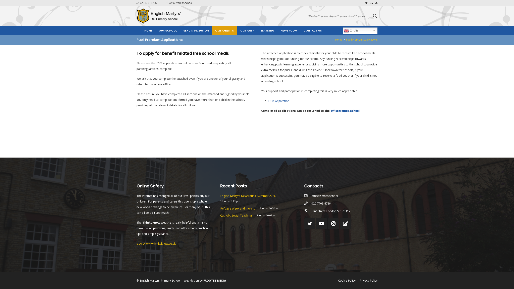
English (354, 30)
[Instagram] (333, 223)
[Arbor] (345, 223)
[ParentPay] (371, 3)
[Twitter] (366, 3)
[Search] (375, 16)
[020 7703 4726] (308, 203)
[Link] (159, 16)
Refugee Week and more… (237, 208)
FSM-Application (278, 101)
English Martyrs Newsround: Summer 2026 (248, 196)
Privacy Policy (368, 280)
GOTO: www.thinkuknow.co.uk (156, 243)
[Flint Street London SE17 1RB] (308, 211)
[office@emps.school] (308, 196)
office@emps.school (345, 111)
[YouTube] (321, 223)
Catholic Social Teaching (236, 215)
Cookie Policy (347, 280)
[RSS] (376, 3)
